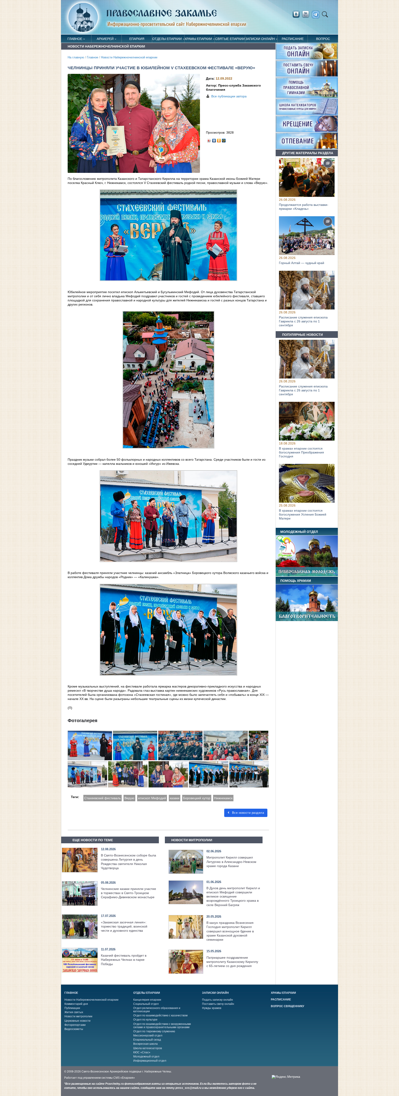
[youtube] (307, 14)
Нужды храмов (211, 1008)
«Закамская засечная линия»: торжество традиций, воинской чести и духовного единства (124, 926)
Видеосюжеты (73, 1029)
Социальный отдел (146, 1004)
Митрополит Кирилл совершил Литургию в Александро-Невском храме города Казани (231, 862)
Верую (129, 798)
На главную (76, 57)
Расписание (293, 39)
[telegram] (317, 15)
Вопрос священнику (323, 40)
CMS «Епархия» (124, 1077)
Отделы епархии (167, 39)
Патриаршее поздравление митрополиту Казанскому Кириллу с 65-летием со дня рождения (232, 962)
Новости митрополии (78, 1016)
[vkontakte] (296, 14)
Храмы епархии (198, 39)
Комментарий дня (76, 1004)
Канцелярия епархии (147, 999)
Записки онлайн (260, 39)
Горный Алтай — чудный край (301, 263)
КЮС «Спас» (141, 1052)
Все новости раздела (247, 812)
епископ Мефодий (152, 798)
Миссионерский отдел (147, 1035)
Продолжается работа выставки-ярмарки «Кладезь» (303, 206)
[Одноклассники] (219, 139)
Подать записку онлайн (217, 999)
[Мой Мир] (223, 139)
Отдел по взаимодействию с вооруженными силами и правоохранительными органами (162, 1025)
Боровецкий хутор (196, 798)
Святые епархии (230, 39)
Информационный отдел (149, 1060)
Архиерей (105, 39)
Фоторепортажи (75, 1025)
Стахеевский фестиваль (102, 798)
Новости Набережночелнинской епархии (129, 57)
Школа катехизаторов (147, 1048)
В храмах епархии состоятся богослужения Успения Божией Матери (302, 514)
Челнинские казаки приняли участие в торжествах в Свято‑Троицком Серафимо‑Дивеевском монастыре (128, 893)
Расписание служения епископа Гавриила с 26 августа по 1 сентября (303, 321)
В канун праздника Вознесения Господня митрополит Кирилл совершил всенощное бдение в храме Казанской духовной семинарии (230, 931)
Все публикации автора (229, 96)
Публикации (72, 1008)
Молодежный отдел (146, 1056)
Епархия (136, 39)
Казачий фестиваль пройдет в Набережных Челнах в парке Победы (123, 960)
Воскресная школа (145, 1043)
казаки (174, 798)
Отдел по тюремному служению (154, 1031)
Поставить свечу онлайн (218, 1004)
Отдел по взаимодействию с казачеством (160, 1015)
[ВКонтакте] (214, 139)
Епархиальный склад (147, 1039)
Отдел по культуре (145, 1019)
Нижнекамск (223, 798)
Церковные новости (77, 1020)
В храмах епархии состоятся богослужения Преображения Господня (301, 452)
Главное (74, 39)
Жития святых (73, 1012)
